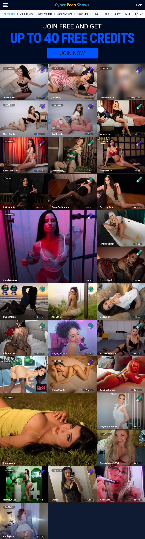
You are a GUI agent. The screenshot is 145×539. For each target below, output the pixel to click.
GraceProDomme (60, 207)
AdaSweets (57, 134)
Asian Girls (82, 13)
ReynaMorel (106, 170)
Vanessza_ (105, 134)
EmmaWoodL (58, 390)
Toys (95, 13)
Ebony (117, 13)
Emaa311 (55, 500)
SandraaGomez (107, 390)
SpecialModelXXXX (110, 463)
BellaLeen (105, 317)
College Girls (27, 13)
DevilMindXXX (107, 97)
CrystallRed (106, 280)
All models (9, 13)
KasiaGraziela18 (108, 353)
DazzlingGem (106, 207)
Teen (106, 13)
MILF (127, 13)
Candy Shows (64, 13)
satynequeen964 (108, 426)
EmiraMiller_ (57, 170)
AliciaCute (105, 500)
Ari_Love (56, 317)
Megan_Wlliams (59, 353)
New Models (45, 13)
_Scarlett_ (56, 97)
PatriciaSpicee (107, 244)
